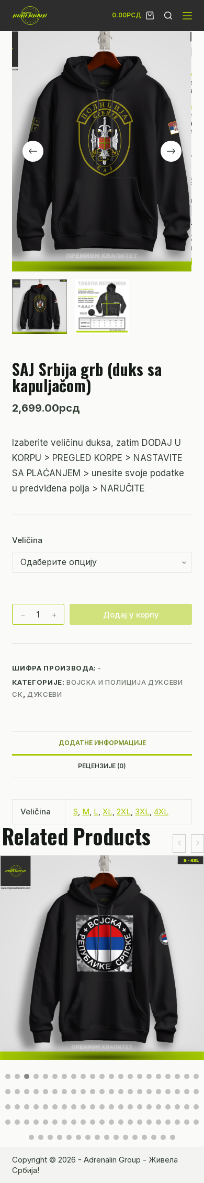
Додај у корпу (131, 615)
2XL (124, 811)
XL (107, 811)
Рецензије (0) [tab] (102, 766)
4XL (161, 811)
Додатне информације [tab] (102, 743)
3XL (142, 811)
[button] (8, 1076)
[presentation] (179, 843)
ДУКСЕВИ (44, 694)
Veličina (27, 540)
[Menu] (187, 15)
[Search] (168, 15)
